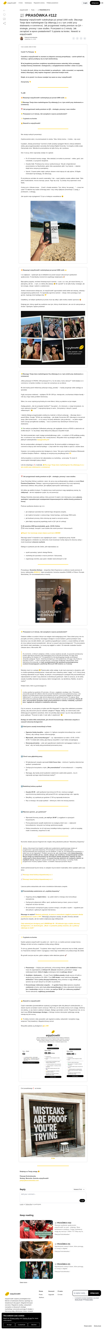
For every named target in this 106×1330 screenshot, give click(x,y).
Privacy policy (14, 1318)
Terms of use (27, 1318)
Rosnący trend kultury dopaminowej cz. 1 (37, 874)
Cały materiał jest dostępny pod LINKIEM (35, 923)
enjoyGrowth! (24, 10)
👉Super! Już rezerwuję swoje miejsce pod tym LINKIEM (40, 533)
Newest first (78, 1189)
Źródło (53, 1158)
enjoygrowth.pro (43, 439)
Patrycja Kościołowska (31, 37)
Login (85, 3)
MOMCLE (37, 572)
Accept (9, 1325)
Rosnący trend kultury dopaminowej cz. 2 (37, 879)
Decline (33, 1325)
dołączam (95, 3)
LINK (47, 1026)
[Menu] (102, 2)
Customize (21, 1325)
